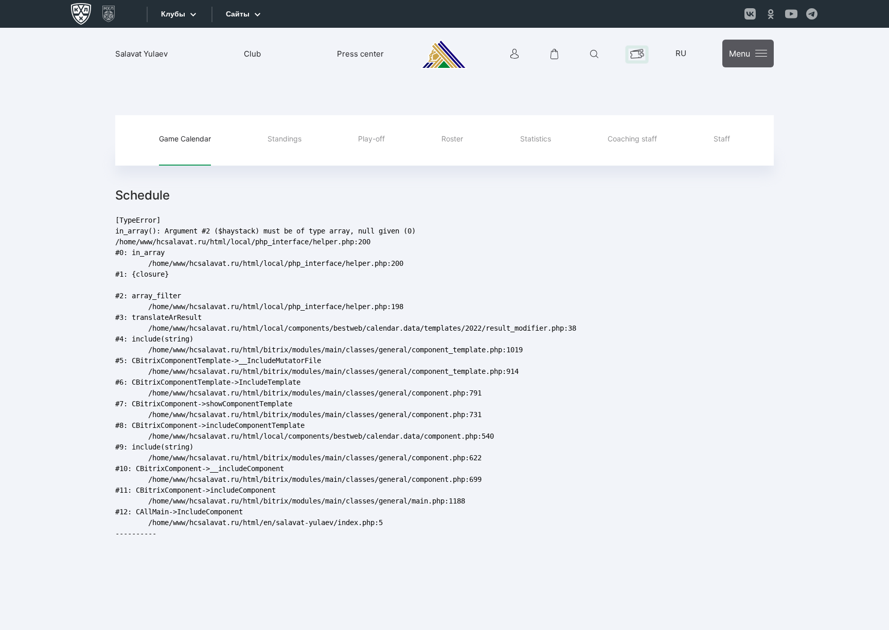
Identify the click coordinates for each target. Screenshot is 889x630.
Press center (360, 54)
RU (680, 53)
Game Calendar (185, 138)
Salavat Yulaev (141, 54)
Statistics (535, 138)
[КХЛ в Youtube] (791, 14)
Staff (722, 138)
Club (252, 54)
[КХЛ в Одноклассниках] (770, 14)
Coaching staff (632, 138)
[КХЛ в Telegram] (812, 14)
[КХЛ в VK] (750, 14)
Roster (452, 138)
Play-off (371, 138)
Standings (284, 138)
